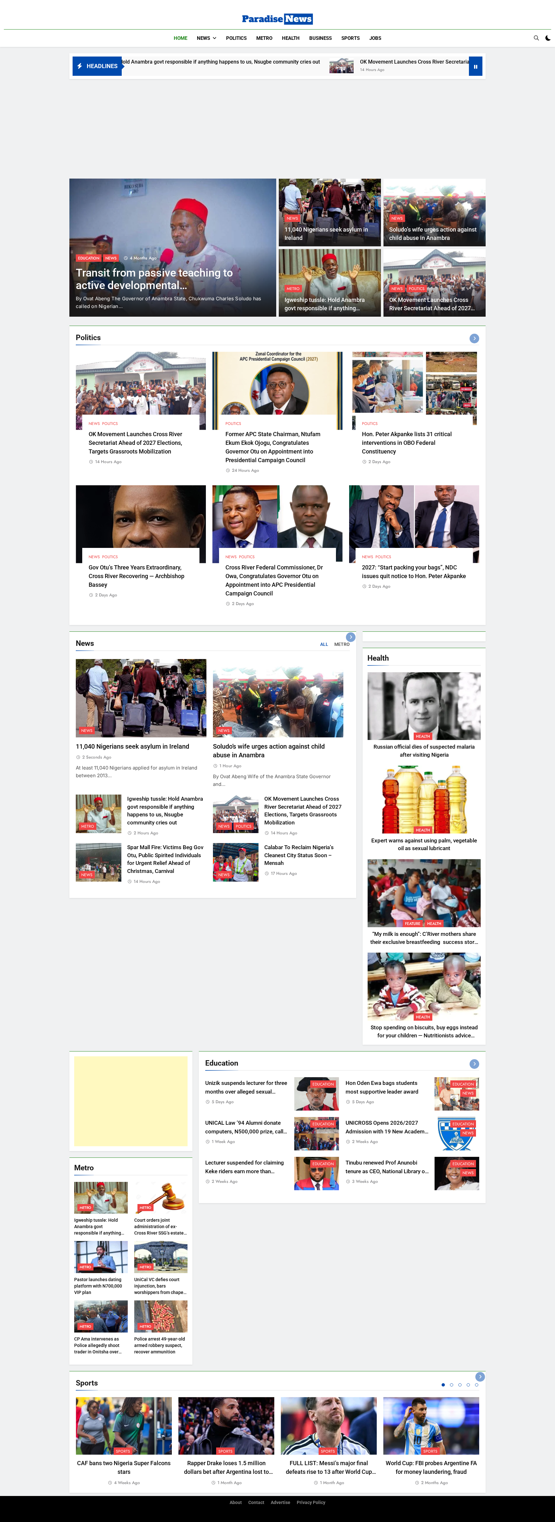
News (203, 38)
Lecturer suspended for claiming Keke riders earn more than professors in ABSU (244, 1171)
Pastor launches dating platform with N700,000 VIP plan (98, 1286)
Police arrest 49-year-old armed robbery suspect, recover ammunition (159, 1345)
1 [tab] (443, 1384)
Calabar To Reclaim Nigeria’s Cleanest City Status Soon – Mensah (299, 855)
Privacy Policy (311, 1502)
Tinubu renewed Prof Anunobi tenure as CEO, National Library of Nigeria (386, 1171)
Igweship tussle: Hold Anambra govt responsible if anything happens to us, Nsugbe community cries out (97, 1233)
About (236, 1502)
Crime (83, 258)
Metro (264, 38)
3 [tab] (460, 1384)
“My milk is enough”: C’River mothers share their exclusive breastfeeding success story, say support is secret (424, 942)
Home (180, 38)
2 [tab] (451, 1384)
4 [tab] (468, 1384)
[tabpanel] (124, 1441)
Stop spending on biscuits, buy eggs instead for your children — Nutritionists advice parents (424, 1036)
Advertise (280, 1502)
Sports (350, 38)
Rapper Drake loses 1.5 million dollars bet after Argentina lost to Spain (226, 1472)
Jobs (375, 38)
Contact (256, 1502)
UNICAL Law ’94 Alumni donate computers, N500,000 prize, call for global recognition (244, 1131)
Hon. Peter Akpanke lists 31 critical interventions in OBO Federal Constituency (407, 443)
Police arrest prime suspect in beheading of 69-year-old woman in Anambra (161, 285)
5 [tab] (476, 1384)
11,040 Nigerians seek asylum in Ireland (132, 746)
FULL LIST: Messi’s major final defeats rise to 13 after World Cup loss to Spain (329, 1472)
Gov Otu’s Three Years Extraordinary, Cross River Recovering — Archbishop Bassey (136, 576)
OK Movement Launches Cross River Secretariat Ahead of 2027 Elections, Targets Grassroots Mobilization (371, 62)
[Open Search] (536, 37)
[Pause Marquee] (475, 66)
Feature (412, 924)
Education (323, 1084)
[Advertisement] (277, 127)
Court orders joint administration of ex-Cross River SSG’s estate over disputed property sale (159, 1233)
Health (291, 38)
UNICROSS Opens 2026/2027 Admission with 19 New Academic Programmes (387, 1131)
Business (320, 38)
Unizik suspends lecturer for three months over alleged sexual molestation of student (246, 1092)
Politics (236, 38)
